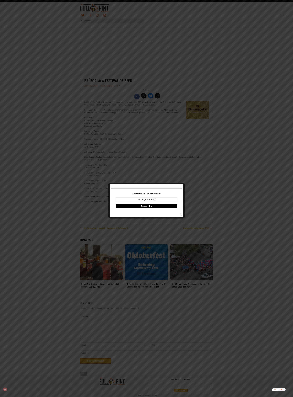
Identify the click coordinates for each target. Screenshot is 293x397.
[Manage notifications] (5, 389)
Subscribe (146, 206)
